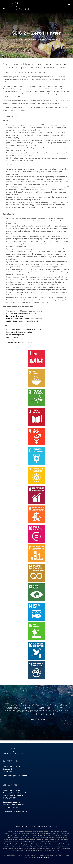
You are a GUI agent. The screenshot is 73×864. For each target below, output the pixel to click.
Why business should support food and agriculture (25, 311)
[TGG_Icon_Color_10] (36, 526)
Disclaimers (19, 826)
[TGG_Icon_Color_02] (36, 370)
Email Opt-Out (53, 826)
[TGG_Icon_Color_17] (36, 662)
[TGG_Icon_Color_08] (36, 487)
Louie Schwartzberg (43, 857)
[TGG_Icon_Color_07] (36, 467)
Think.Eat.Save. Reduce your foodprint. (20, 342)
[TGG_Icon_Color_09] (36, 506)
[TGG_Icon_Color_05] (36, 428)
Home (18, 39)
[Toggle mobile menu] (69, 4)
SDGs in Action (34, 39)
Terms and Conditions (40, 826)
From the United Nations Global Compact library (24, 319)
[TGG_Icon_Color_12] (36, 565)
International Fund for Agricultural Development (23, 329)
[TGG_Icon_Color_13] (36, 584)
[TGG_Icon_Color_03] (36, 389)
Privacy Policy (28, 826)
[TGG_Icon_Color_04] (36, 409)
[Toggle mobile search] (66, 4)
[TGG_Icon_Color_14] (36, 604)
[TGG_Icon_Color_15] (36, 623)
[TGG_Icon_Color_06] (36, 448)
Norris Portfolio (56, 855)
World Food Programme (15, 335)
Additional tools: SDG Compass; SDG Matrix (22, 321)
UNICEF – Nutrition (13, 337)
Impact (24, 39)
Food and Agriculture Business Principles (21, 313)
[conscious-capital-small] (13, 748)
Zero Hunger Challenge (14, 316)
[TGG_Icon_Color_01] (36, 350)
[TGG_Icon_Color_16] (36, 643)
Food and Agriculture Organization (19, 332)
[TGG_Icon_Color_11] (36, 545)
